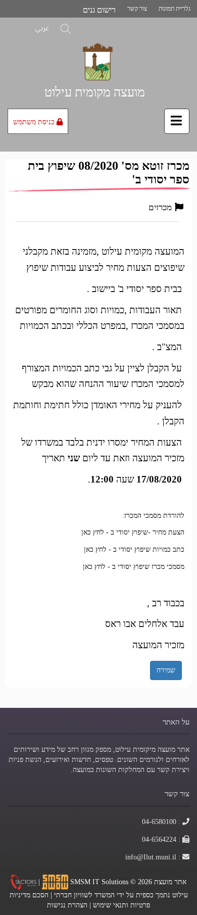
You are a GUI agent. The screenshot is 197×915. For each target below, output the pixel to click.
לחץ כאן (92, 532)
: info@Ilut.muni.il (153, 857)
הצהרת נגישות (67, 904)
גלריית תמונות (174, 8)
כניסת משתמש (35, 121)
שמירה (166, 670)
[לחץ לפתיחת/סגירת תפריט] (176, 121)
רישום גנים (99, 10)
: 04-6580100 (161, 821)
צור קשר (137, 8)
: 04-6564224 (161, 839)
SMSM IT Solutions (100, 881)
